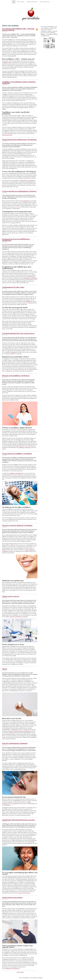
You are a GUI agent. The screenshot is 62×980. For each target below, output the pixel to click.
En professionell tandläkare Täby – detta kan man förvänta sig (18, 29)
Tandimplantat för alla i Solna (13, 287)
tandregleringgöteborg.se (24, 893)
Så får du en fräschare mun (44, 1)
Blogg (14, 1)
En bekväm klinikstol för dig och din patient (18, 333)
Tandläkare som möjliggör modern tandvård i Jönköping (19, 82)
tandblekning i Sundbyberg (30, 278)
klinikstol (14, 352)
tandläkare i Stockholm (15, 473)
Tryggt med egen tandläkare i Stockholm (17, 453)
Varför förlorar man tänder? (12, 897)
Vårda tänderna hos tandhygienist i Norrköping (19, 139)
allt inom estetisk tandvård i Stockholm (19, 731)
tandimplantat (26, 200)
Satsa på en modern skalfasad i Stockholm (17, 525)
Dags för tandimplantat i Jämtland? (15, 743)
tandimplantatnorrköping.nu (12, 968)
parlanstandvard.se (7, 135)
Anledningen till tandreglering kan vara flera (18, 820)
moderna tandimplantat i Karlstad (19, 616)
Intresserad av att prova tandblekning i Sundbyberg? (16, 239)
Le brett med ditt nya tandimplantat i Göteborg (19, 191)
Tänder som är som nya (10, 596)
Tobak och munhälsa (20, 1)
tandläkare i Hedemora (25, 447)
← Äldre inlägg (20, 972)
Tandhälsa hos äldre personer (31, 1)
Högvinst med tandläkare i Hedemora (15, 375)
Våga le (4, 669)
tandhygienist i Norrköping (27, 180)
